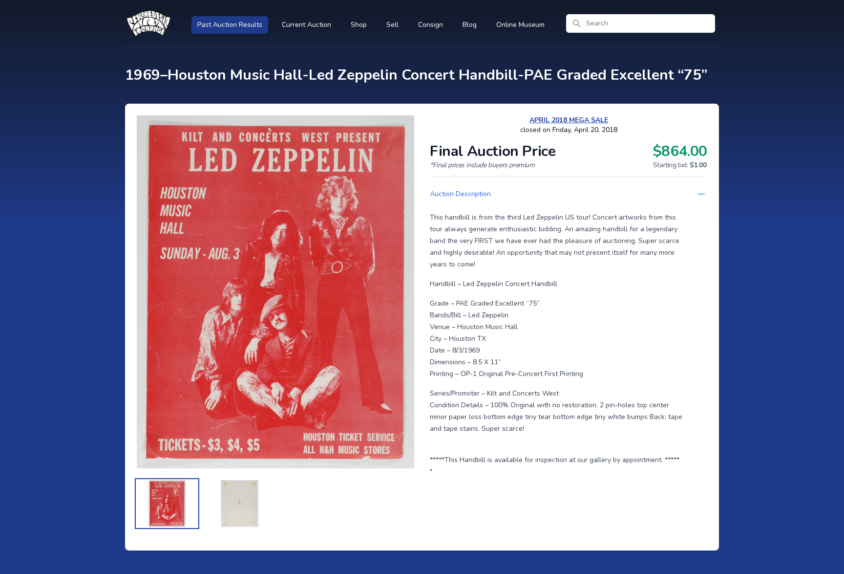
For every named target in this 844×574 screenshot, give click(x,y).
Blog (470, 24)
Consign (430, 24)
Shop (359, 24)
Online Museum (520, 24)
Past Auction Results (229, 24)
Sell (392, 24)
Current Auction (306, 24)
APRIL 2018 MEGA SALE (568, 120)
